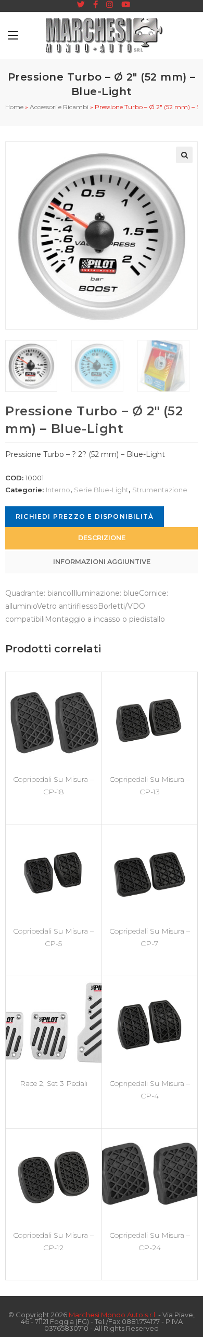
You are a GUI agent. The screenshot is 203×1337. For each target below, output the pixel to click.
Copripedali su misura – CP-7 (149, 937)
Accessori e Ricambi (59, 107)
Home (14, 107)
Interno (58, 490)
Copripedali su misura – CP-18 (53, 785)
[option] (35, 366)
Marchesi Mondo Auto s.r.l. (113, 1314)
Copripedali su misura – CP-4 (149, 1089)
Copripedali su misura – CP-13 (149, 785)
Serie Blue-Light (101, 490)
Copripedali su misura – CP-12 (53, 1241)
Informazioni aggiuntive (101, 562)
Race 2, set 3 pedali (53, 1083)
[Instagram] (109, 4)
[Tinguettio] (81, 4)
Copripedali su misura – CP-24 (149, 1241)
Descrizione (101, 538)
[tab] (101, 538)
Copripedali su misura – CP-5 (53, 937)
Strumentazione (159, 490)
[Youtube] (123, 4)
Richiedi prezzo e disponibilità (85, 516)
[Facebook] (95, 4)
